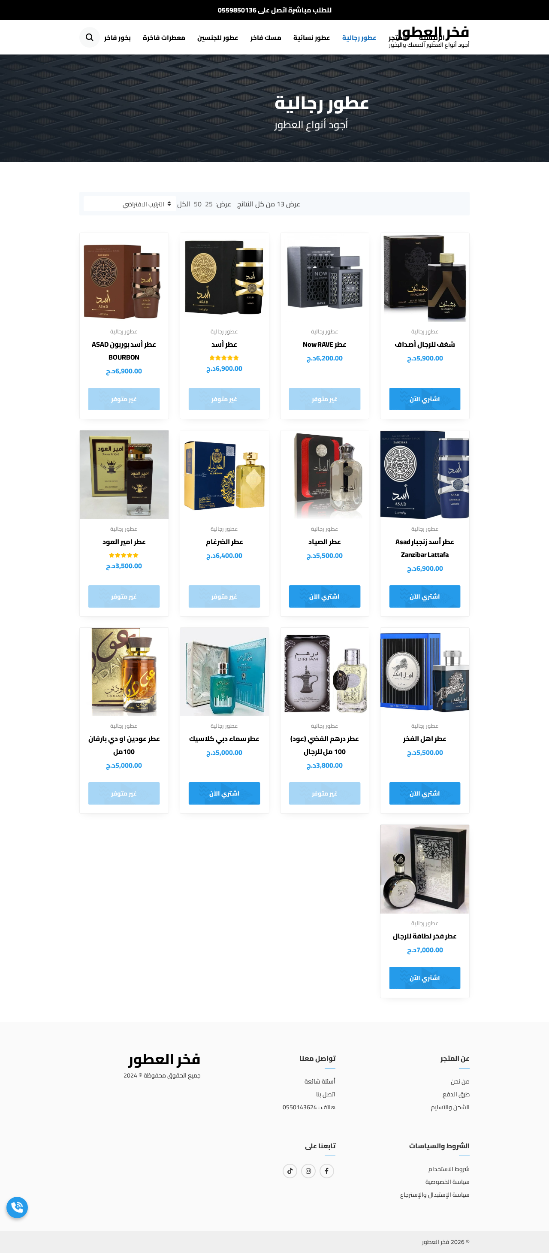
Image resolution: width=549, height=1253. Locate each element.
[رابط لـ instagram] (308, 1171)
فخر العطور (433, 31)
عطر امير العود (124, 541)
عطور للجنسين (217, 37)
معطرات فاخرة (164, 37)
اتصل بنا (325, 1094)
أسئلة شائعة (320, 1081)
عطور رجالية (359, 37)
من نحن (460, 1081)
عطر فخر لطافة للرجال (425, 935)
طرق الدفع (456, 1094)
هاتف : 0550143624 (309, 1107)
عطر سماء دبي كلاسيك (224, 738)
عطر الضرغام (224, 541)
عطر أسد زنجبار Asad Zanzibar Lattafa (424, 548)
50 (198, 203)
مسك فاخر (265, 37)
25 (209, 203)
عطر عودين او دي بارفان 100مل (124, 745)
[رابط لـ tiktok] (290, 1171)
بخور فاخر (117, 37)
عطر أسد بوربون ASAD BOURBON (124, 350)
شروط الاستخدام (449, 1168)
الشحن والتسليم (450, 1107)
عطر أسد (224, 344)
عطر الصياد (324, 541)
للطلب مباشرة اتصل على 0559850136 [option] (275, 9)
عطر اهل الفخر (424, 738)
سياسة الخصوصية (447, 1181)
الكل (183, 203)
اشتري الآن (425, 399)
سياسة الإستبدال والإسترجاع (435, 1194)
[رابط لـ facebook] (327, 1171)
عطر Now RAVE (325, 344)
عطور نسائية (311, 37)
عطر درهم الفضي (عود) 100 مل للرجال (324, 745)
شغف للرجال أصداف (425, 344)
